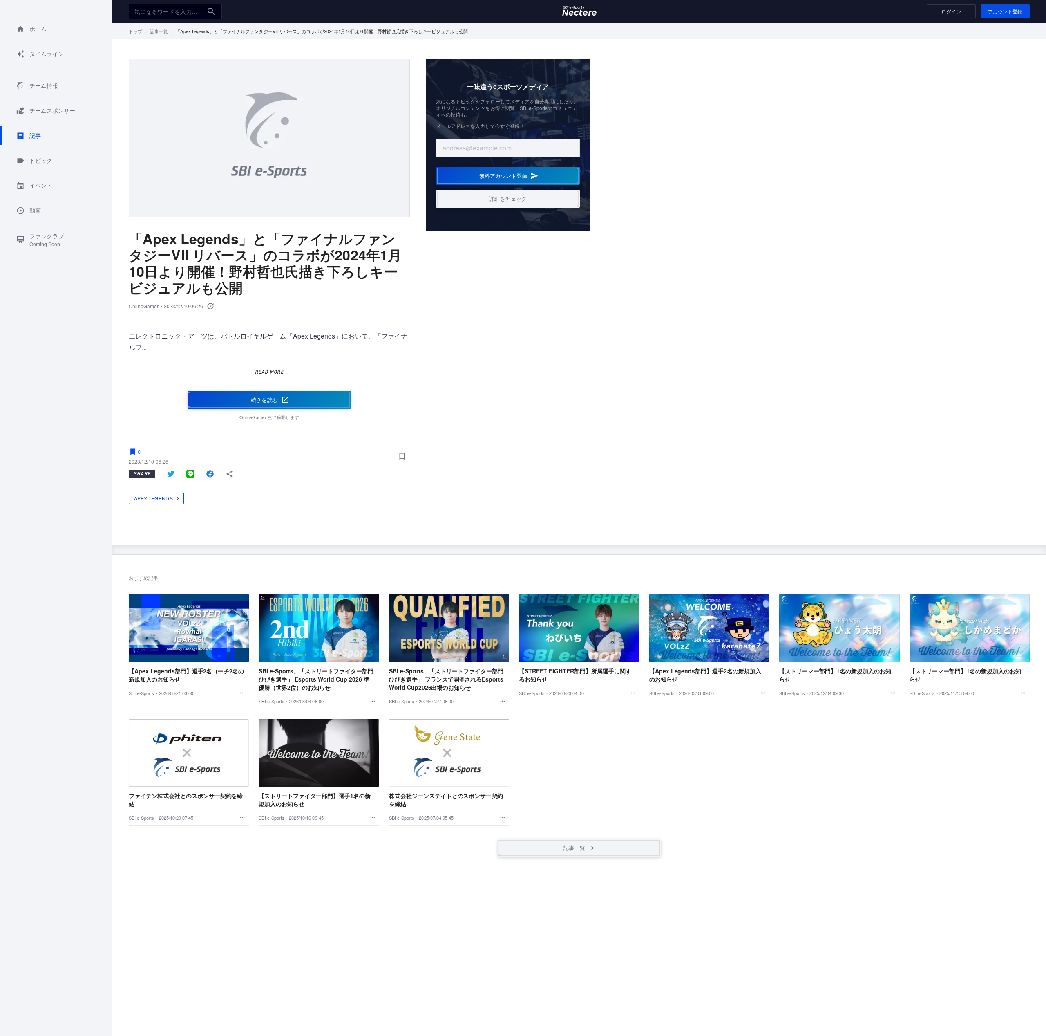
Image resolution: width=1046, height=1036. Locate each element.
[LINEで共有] (190, 474)
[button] (56, 28)
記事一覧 (159, 31)
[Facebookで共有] (210, 474)
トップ (135, 31)
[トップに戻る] (579, 11)
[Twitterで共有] (171, 474)
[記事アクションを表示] (242, 693)
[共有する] (230, 474)
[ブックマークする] (401, 456)
